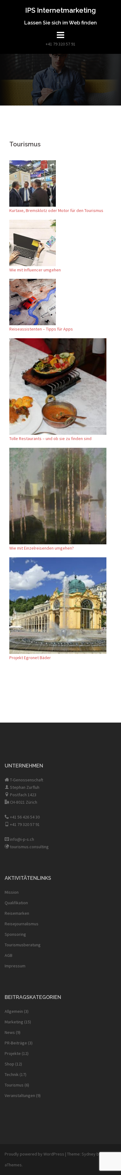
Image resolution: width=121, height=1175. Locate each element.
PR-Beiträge (16, 1043)
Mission (12, 892)
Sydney (89, 1154)
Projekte (13, 1053)
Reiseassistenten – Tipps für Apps (41, 329)
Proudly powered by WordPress (34, 1154)
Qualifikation (16, 902)
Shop (9, 1064)
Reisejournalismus (21, 924)
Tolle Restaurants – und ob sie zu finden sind (50, 438)
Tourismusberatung (23, 945)
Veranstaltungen (20, 1095)
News (10, 1032)
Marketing (14, 1022)
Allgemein (14, 1011)
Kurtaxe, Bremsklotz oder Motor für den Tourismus (56, 210)
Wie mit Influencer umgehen (35, 270)
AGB (8, 955)
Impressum (15, 966)
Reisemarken (17, 913)
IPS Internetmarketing (60, 10)
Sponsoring (15, 934)
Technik (12, 1074)
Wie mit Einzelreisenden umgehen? (41, 548)
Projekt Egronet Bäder (30, 657)
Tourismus (14, 1085)
